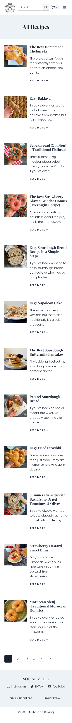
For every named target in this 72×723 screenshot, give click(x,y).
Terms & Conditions (20, 698)
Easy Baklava (40, 98)
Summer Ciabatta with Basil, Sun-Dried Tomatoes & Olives (48, 499)
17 (41, 659)
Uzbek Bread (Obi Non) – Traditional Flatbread (48, 147)
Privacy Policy (52, 698)
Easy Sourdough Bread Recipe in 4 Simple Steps (48, 251)
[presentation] (15, 56)
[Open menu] (64, 7)
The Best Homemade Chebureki (46, 48)
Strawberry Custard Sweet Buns (46, 547)
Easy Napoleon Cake (46, 302)
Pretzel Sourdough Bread (45, 398)
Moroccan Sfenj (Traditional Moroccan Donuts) (48, 606)
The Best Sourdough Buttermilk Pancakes (47, 352)
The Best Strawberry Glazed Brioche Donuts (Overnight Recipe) (48, 200)
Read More (39, 80)
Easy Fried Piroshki (46, 447)
